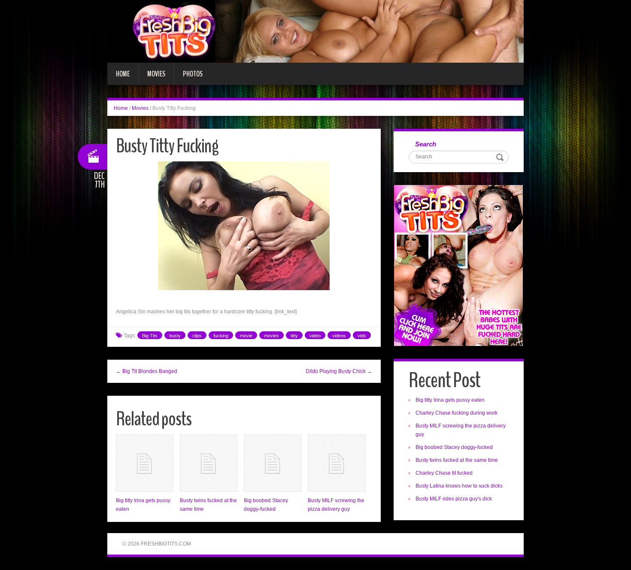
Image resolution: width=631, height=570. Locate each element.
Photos (193, 74)
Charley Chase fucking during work (457, 413)
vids (362, 335)
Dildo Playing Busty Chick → (339, 371)
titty (294, 335)
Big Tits (150, 335)
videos (339, 335)
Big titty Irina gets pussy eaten (450, 400)
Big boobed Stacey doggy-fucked (454, 447)
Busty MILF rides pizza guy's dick (454, 499)
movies (271, 335)
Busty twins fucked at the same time (457, 460)
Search (425, 144)
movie (246, 335)
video (315, 335)
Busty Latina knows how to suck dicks (459, 486)
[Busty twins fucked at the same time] (208, 463)
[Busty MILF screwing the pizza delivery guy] (336, 463)
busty (175, 335)
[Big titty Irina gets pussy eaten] (144, 463)
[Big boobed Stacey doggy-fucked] (272, 463)
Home (123, 74)
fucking (220, 335)
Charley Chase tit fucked (444, 473)
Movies (156, 74)
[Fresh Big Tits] (315, 31)
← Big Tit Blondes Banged (146, 371)
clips (197, 335)
